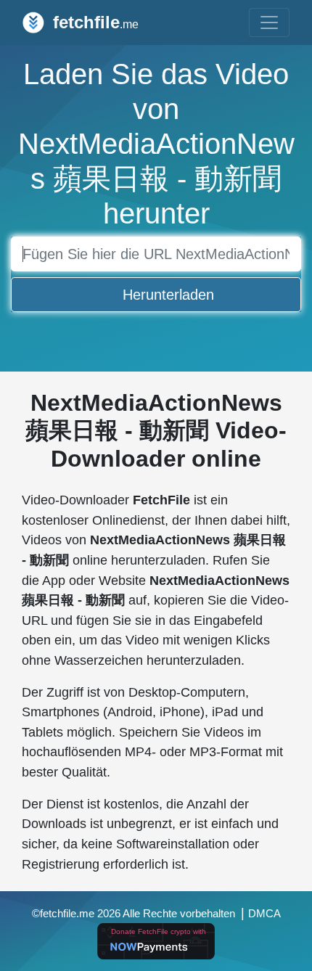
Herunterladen (168, 295)
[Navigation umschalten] (269, 22)
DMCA (264, 913)
